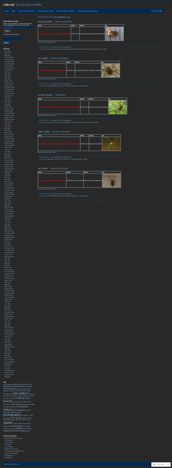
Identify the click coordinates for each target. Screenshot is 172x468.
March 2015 (8, 310)
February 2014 (8, 327)
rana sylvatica (7, 418)
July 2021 (7, 173)
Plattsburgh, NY (9, 455)
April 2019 (7, 226)
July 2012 (7, 349)
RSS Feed (155, 11)
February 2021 (8, 184)
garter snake (10, 396)
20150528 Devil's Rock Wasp (13, 438)
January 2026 (8, 59)
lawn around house (77, 49)
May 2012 (7, 353)
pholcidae (74, 159)
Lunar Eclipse (8, 447)
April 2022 (7, 156)
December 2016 (9, 271)
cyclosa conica (26, 389)
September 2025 (9, 68)
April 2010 (7, 376)
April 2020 (7, 205)
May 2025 (7, 76)
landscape (25, 401)
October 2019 (8, 214)
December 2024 (9, 87)
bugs (30, 384)
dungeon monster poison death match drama (16, 390)
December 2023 (9, 113)
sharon (12, 419)
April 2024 (7, 104)
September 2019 (9, 216)
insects (7, 401)
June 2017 (7, 261)
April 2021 (7, 179)
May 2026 (7, 53)
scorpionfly (6, 419)
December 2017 (9, 250)
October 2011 (8, 364)
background (50, 49)
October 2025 (8, 66)
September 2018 (9, 237)
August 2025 (8, 70)
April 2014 (7, 325)
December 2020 (9, 188)
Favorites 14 (8, 457)
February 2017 (8, 269)
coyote (19, 389)
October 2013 (8, 331)
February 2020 (8, 207)
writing (27, 431)
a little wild (8, 4)
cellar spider (44, 131)
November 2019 (9, 211)
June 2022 (7, 151)
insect (27, 398)
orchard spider (45, 95)
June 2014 (7, 323)
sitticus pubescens (96, 49)
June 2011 (7, 366)
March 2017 (8, 267)
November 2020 (9, 190)
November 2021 (9, 164)
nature (7, 409)
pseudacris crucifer (27, 415)
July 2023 (7, 124)
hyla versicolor (10, 398)
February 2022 (8, 160)
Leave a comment (63, 21)
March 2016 (8, 286)
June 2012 (7, 351)
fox (34, 394)
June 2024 (7, 100)
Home (6, 11)
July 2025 (7, 72)
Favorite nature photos (45, 11)
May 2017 (7, 263)
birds (27, 384)
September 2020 (9, 194)
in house (67, 85)
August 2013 (8, 336)
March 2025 (8, 81)
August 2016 (8, 280)
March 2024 (8, 106)
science (30, 418)
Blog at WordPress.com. (11, 464)
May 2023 (7, 128)
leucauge (72, 122)
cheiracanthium (51, 85)
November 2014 (9, 312)
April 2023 (7, 130)
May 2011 (7, 368)
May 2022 (7, 154)
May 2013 (7, 342)
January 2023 (8, 136)
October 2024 (8, 91)
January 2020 (8, 209)
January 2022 (8, 162)
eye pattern (58, 49)
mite (69, 159)
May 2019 (7, 224)
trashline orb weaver (9, 428)
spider (105, 49)
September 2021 (9, 169)
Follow (7, 31)
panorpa (28, 410)
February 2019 (8, 231)
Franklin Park (8, 440)
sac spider (43, 58)
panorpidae (6, 412)
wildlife (19, 428)
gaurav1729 (56, 47)
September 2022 (9, 145)
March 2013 (8, 344)
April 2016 (7, 284)
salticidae (87, 49)
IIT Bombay (7, 444)
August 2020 (8, 196)
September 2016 (9, 278)
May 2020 (7, 203)
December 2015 (9, 291)
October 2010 (8, 372)
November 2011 (9, 361)
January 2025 (8, 85)
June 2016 (7, 282)
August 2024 (8, 96)
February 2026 (8, 57)
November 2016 (9, 274)
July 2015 (7, 301)
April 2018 (7, 244)
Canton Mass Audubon (11, 453)
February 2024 (8, 109)
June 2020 (7, 201)
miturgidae (73, 85)
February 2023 (8, 134)
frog (4, 396)
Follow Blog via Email (10, 21)
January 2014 (8, 329)
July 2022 (7, 149)
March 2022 (8, 158)
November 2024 (9, 89)
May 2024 (7, 102)
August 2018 (8, 239)
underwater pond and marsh (87, 11)
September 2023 (9, 119)
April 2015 (7, 308)
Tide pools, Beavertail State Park (14, 451)
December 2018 (9, 233)
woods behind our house (14, 431)
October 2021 (8, 166)
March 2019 (8, 229)
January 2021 (8, 186)
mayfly (33, 404)
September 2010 (9, 374)
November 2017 (9, 252)
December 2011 (9, 359)
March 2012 (8, 357)
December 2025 (9, 61)
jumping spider (45, 21)
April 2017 (7, 265)
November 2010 (9, 370)
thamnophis (27, 426)
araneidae (15, 384)
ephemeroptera (7, 394)
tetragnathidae (94, 122)
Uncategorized (66, 47)
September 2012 (9, 346)
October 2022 (8, 143)
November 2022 (9, 141)
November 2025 (9, 64)
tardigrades (6, 426)
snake (28, 419)
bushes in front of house (54, 122)
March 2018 (8, 246)
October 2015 (8, 295)
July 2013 (7, 338)
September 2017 (9, 256)
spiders (15, 423)
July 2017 (7, 259)
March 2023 (8, 132)
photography (12, 414)
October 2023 (8, 117)
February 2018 (8, 248)
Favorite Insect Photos (26, 11)
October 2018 (8, 235)
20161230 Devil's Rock (11, 449)
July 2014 (7, 321)
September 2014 (9, 316)
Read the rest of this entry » (47, 42)
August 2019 (8, 218)
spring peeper (27, 423)
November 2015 (9, 293)
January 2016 (8, 289)
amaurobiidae (7, 384)
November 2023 (9, 115)
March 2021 (8, 181)
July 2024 (7, 98)
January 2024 (8, 111)
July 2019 (7, 220)
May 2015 (7, 306)
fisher (31, 394)
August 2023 (8, 121)
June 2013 (7, 340)
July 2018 (7, 241)
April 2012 (7, 355)
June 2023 (7, 126)
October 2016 (8, 276)
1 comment (59, 95)
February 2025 (8, 83)
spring (20, 423)
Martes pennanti (25, 404)
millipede (12, 406)
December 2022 (9, 139)
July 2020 (7, 199)
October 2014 (8, 314)
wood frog (28, 428)
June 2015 (7, 304)
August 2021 (8, 171)
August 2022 (8, 147)
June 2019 (7, 222)
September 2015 (9, 297)
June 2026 (7, 51)
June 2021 (7, 175)
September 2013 (9, 334)
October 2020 (8, 192)
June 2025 (7, 74)
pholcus (80, 159)
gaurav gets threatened (21, 396)
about (13, 11)
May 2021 (7, 177)
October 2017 (8, 254)
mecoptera (6, 406)
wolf (24, 428)
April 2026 (7, 55)
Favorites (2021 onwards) (65, 11)
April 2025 (7, 79)
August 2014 (8, 319)
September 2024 (9, 94)
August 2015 (8, 299)
